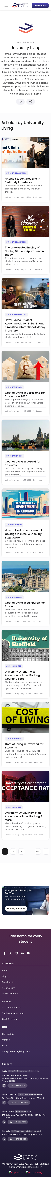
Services (6, 1001)
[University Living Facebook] (5, 953)
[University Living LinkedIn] (23, 953)
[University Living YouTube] (28, 953)
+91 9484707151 (18, 1085)
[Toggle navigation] (6, 5)
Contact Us (8, 1034)
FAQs (4, 1045)
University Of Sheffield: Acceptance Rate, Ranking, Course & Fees (23, 675)
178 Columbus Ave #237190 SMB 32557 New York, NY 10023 (24, 1116)
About (5, 970)
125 (37, 851)
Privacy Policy (35, 1167)
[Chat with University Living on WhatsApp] (4, 1085)
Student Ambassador (13, 1013)
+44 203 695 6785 (20, 1102)
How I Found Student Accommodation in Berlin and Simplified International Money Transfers (25, 325)
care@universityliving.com (16, 1051)
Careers (6, 1039)
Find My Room (14, 908)
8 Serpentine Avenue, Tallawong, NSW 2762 (22, 1134)
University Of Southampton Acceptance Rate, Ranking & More (23, 816)
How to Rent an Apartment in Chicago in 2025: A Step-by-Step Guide (24, 534)
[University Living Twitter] (11, 953)
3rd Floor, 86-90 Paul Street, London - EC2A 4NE (23, 1098)
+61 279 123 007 (19, 1139)
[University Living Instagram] (17, 953)
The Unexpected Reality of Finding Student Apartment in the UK (24, 251)
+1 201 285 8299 (19, 1122)
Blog (4, 976)
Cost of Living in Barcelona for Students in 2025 (25, 394)
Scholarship (8, 982)
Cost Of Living (9, 1019)
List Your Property (11, 1007)
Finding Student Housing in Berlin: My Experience (22, 180)
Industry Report (10, 993)
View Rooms (40, 5)
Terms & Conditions (18, 1167)
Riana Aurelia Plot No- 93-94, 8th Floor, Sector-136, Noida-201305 (25, 1079)
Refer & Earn (8, 988)
